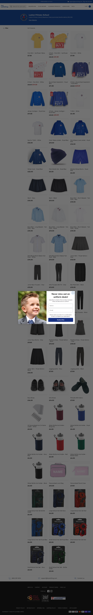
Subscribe (60, 320)
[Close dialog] (73, 293)
